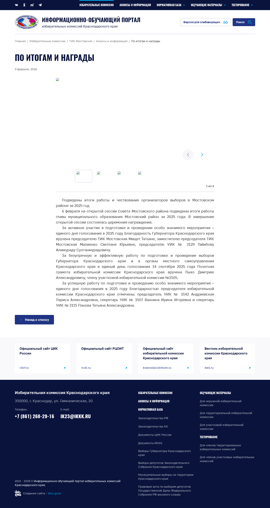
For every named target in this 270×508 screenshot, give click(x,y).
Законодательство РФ (153, 418)
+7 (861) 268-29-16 (34, 416)
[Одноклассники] (24, 5)
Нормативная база (150, 409)
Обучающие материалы (215, 393)
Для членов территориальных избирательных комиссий (220, 447)
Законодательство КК (153, 426)
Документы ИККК (150, 443)
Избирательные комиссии (155, 393)
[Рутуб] (32, 5)
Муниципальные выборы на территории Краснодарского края (166, 476)
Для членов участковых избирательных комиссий (227, 459)
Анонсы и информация (153, 401)
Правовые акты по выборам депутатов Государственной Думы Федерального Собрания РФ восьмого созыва (164, 490)
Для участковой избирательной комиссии (222, 426)
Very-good (54, 493)
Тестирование (208, 437)
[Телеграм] (40, 5)
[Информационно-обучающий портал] (27, 22)
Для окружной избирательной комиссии (221, 403)
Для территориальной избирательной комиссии (226, 415)
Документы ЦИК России (155, 434)
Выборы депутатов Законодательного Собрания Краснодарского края (163, 464)
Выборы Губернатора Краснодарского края (164, 453)
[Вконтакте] (16, 5)
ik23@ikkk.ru (75, 416)
